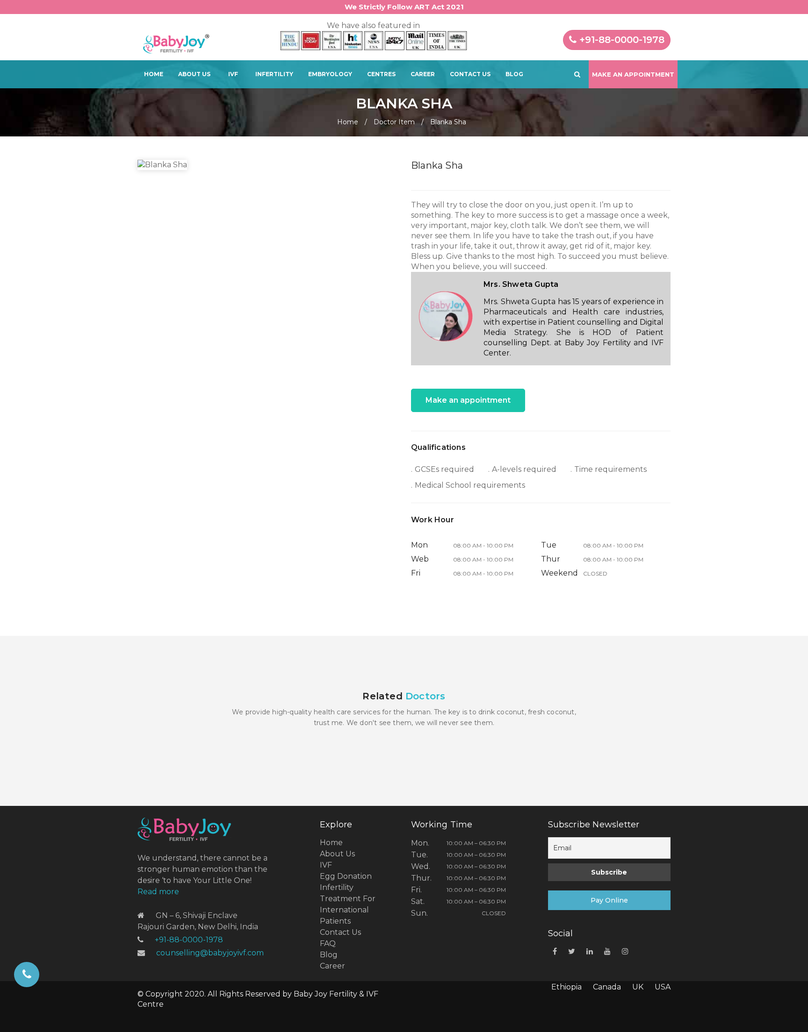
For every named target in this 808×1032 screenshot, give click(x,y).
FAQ (328, 943)
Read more (158, 891)
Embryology (330, 74)
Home (153, 74)
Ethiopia (566, 986)
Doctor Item (394, 122)
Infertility (274, 74)
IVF (233, 74)
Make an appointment (468, 400)
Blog (514, 74)
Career (423, 74)
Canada (607, 986)
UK (637, 986)
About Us (194, 74)
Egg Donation (346, 876)
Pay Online (609, 900)
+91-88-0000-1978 (620, 39)
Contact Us (470, 74)
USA (663, 986)
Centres (381, 74)
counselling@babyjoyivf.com (210, 952)
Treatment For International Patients (347, 909)
